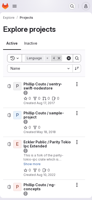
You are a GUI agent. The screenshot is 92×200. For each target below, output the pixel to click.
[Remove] (59, 58)
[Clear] (69, 58)
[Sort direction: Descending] (77, 68)
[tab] (12, 43)
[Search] (77, 58)
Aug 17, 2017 (46, 103)
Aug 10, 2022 (46, 175)
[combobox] (40, 68)
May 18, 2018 (46, 132)
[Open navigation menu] (14, 6)
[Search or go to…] (72, 6)
